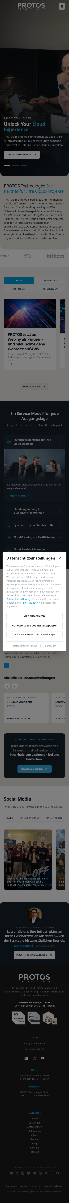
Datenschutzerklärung (18, 599)
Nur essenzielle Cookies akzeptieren (34, 625)
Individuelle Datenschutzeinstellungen (35, 634)
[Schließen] (60, 558)
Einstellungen (30, 602)
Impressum (50, 645)
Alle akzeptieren (34, 616)
